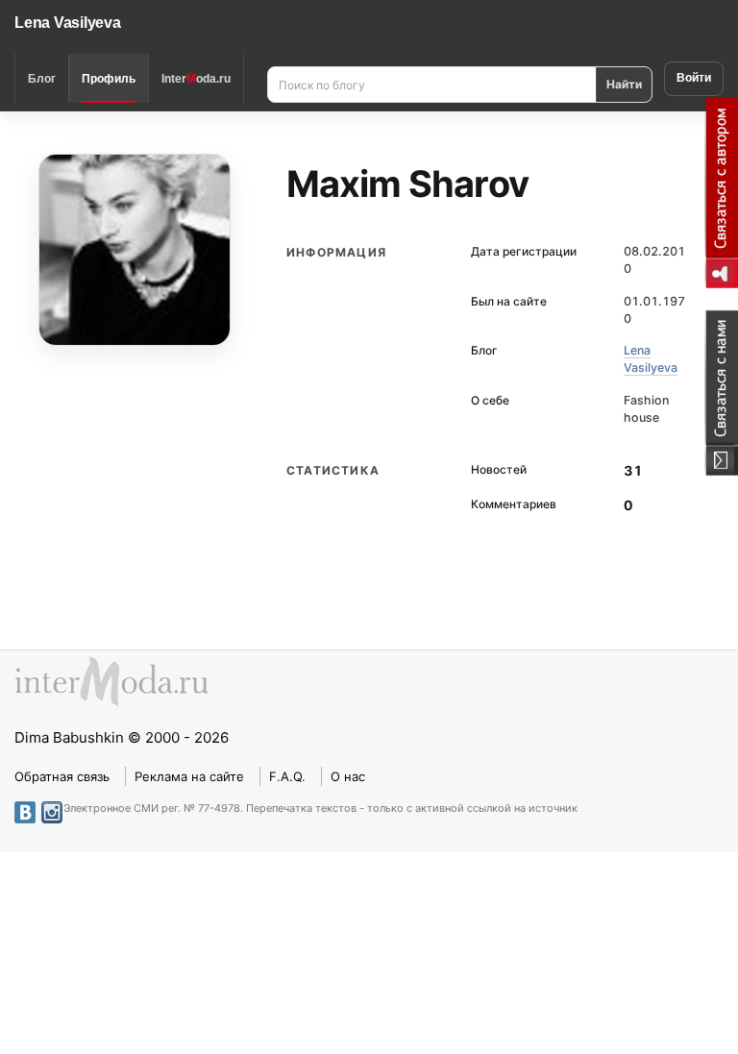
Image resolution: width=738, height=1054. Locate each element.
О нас (348, 776)
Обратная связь (62, 776)
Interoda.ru (196, 79)
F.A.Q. (287, 776)
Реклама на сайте (189, 776)
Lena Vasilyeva (67, 22)
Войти (693, 78)
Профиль (108, 79)
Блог (42, 79)
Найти (624, 84)
